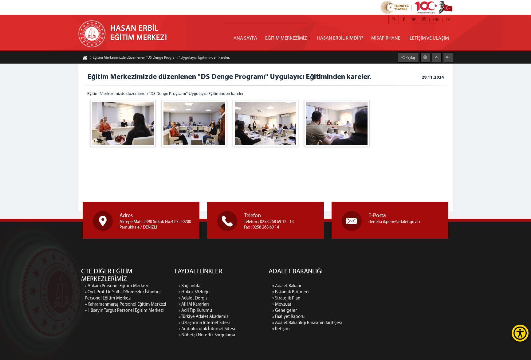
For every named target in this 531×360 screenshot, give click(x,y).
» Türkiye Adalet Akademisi (204, 317)
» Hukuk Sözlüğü (194, 292)
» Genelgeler (284, 310)
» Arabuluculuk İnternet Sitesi (207, 329)
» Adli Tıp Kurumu (195, 310)
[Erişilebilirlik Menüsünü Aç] (520, 333)
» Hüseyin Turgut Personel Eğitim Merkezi (124, 310)
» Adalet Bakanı (286, 286)
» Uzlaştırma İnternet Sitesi (204, 323)
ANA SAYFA (245, 38)
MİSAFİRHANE (385, 38)
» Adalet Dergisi (194, 298)
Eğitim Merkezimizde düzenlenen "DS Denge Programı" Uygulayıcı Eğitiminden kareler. (161, 58)
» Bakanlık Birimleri (290, 292)
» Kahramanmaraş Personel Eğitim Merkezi (125, 304)
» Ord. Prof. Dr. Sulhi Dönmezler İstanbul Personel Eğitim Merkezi (123, 295)
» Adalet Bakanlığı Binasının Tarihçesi (307, 323)
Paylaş (410, 58)
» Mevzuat (281, 304)
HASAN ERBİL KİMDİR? (340, 38)
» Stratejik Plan (286, 298)
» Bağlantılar (190, 286)
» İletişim (281, 329)
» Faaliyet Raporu (288, 317)
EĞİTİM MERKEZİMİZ (286, 38)
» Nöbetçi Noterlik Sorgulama (207, 335)
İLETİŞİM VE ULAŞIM (428, 38)
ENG (436, 20)
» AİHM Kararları (194, 304)
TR (448, 20)
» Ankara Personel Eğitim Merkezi (116, 286)
